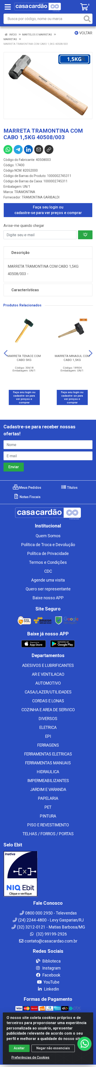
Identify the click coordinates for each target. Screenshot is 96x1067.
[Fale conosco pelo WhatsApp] (84, 1044)
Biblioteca (51, 961)
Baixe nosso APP (48, 598)
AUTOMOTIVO (48, 683)
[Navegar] (5, 353)
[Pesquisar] (87, 19)
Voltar (85, 33)
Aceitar (19, 1048)
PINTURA (48, 816)
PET (48, 807)
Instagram (51, 968)
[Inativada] (48, 874)
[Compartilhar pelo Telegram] (18, 149)
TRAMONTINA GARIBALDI (40, 197)
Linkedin (51, 989)
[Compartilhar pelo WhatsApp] (7, 149)
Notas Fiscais (30, 497)
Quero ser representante (48, 589)
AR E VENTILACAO (48, 674)
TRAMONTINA (24, 192)
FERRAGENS (48, 745)
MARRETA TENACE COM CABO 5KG (24, 358)
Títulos (72, 487)
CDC (48, 571)
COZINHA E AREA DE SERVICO (48, 709)
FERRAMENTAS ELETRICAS (48, 754)
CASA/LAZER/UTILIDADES (48, 692)
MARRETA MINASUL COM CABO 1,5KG (72, 358)
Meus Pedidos (29, 487)
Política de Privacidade (48, 553)
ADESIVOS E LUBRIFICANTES (48, 665)
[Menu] (7, 7)
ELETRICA (48, 727)
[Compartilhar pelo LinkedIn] (28, 149)
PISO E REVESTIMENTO (48, 825)
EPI (48, 736)
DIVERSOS (48, 718)
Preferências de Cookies (30, 1057)
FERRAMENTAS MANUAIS (48, 763)
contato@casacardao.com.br (50, 941)
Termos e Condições (48, 562)
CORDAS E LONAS (48, 701)
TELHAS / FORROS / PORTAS (48, 833)
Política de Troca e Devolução (48, 544)
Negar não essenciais (53, 1048)
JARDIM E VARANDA (48, 789)
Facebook (50, 975)
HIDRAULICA (48, 771)
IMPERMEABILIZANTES (48, 780)
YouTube (51, 982)
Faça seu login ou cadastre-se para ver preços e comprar (48, 210)
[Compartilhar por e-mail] (38, 149)
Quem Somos (48, 536)
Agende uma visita (48, 580)
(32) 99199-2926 (51, 934)
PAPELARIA (48, 798)
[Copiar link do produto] (49, 149)
